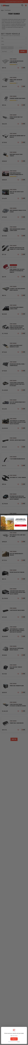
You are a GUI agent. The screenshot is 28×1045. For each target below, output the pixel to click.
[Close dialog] (26, 516)
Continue (20, 525)
